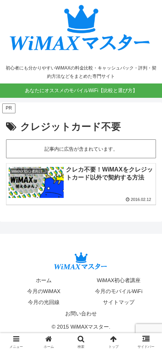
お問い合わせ (81, 313)
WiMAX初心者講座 (119, 280)
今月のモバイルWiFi (118, 291)
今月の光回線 (44, 302)
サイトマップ (118, 302)
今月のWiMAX (43, 291)
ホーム (44, 280)
